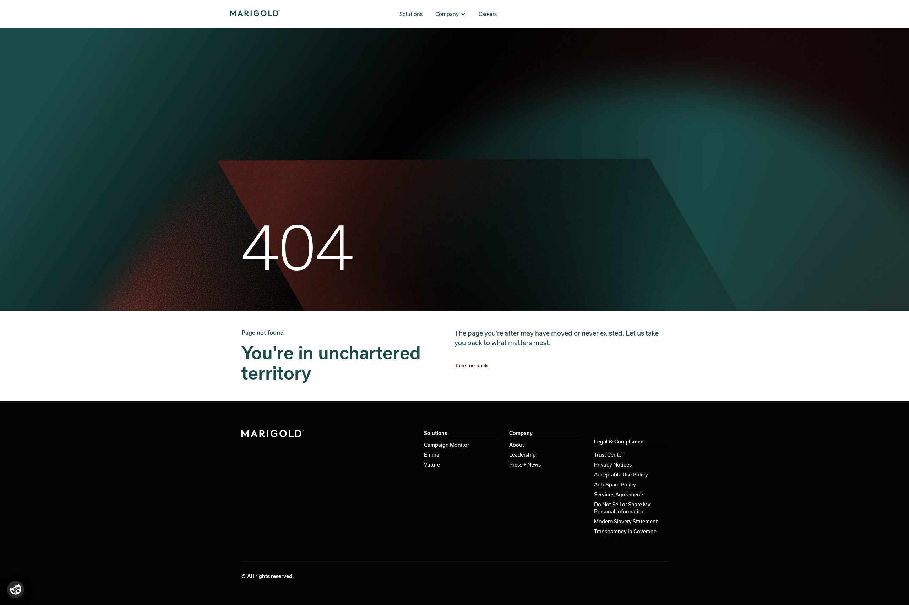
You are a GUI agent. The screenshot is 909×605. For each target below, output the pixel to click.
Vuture (432, 465)
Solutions (411, 14)
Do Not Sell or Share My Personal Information (622, 507)
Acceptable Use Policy (621, 475)
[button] (450, 14)
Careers (488, 14)
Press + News (525, 465)
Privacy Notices (613, 465)
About (516, 445)
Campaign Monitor (446, 445)
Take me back (471, 366)
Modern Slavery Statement (626, 521)
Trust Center (608, 455)
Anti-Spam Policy (615, 484)
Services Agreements (619, 494)
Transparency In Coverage (625, 531)
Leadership (522, 455)
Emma (431, 455)
